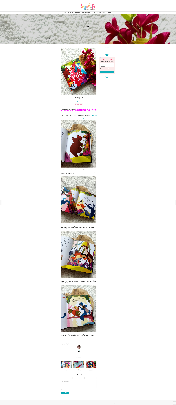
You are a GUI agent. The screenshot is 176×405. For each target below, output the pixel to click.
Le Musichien (91, 369)
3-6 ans (88, 26)
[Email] (57, 57)
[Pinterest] (57, 55)
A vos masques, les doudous (84, 118)
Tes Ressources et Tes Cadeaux (88, 12)
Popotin (79, 369)
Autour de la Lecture (101, 12)
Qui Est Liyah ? (71, 12)
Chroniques (77, 12)
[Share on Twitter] (57, 52)
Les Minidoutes (66, 369)
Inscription (107, 71)
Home (65, 12)
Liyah (86, 31)
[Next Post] (175, 202)
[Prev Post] (0, 202)
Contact (109, 12)
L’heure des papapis (67, 118)
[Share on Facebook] (57, 50)
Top (114, 403)
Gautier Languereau (77, 101)
